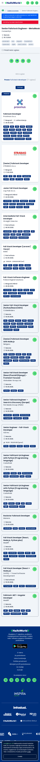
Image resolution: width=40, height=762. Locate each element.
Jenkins (13, 133)
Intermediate (19, 139)
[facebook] (11, 61)
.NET (5, 176)
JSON (13, 234)
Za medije (20, 667)
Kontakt (20, 670)
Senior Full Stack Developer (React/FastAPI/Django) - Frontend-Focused (15, 375)
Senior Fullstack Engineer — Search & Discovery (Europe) (16, 401)
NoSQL (19, 129)
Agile (19, 136)
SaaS (21, 265)
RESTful (26, 136)
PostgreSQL (12, 293)
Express (19, 207)
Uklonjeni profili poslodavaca (20, 664)
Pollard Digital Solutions (13, 280)
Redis (6, 204)
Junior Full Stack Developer (15, 188)
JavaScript (7, 201)
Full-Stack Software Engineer (16, 277)
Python (32, 201)
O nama (20, 653)
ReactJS (20, 323)
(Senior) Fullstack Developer (16, 163)
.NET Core (19, 179)
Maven (6, 133)
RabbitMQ (14, 357)
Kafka (31, 326)
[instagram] (11, 680)
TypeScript (26, 176)
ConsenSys (6, 31)
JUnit (29, 129)
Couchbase (27, 133)
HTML (22, 126)
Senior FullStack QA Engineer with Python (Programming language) (16, 458)
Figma (22, 586)
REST (18, 234)
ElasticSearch (25, 415)
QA (19, 473)
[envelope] (34, 680)
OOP (19, 176)
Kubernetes (8, 330)
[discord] (29, 680)
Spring (26, 290)
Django (13, 390)
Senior (28, 139)
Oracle (12, 129)
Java (5, 129)
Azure (22, 357)
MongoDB (30, 204)
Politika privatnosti (20, 661)
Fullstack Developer (12, 114)
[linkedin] (23, 61)
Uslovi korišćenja (20, 658)
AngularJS (24, 201)
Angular (29, 126)
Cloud (14, 136)
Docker (30, 320)
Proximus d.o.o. (9, 116)
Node (6, 446)
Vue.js (22, 268)
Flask (22, 476)
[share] (29, 61)
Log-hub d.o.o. (9, 191)
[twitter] (17, 61)
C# (10, 176)
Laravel (27, 265)
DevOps (6, 136)
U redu (20, 756)
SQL (12, 126)
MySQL (6, 126)
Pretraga (20, 87)
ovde (29, 752)
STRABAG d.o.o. (9, 166)
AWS (24, 320)
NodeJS (12, 204)
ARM (19, 133)
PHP (5, 265)
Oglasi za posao (13, 11)
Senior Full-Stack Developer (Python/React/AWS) (16, 306)
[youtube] (17, 680)
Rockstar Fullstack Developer (16, 515)
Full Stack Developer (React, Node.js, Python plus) (16, 538)
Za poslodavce (20, 656)
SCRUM (28, 503)
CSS (17, 126)
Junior (26, 207)
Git (24, 129)
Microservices (8, 139)
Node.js (11, 354)
